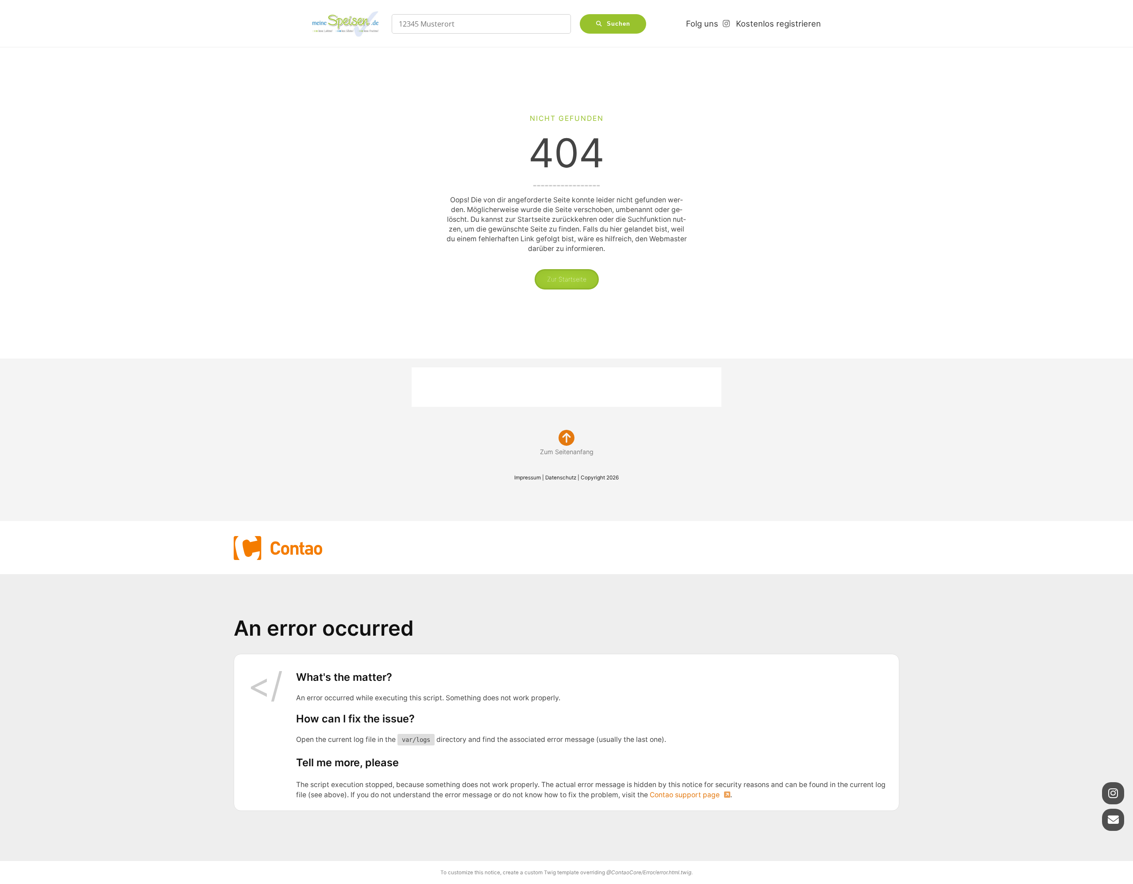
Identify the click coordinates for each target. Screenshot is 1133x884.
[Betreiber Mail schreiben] (1113, 820)
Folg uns (702, 23)
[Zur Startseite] (345, 23)
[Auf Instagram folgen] (1113, 793)
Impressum (527, 478)
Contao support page (685, 795)
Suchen (618, 24)
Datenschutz (560, 478)
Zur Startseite (566, 279)
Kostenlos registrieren (778, 23)
